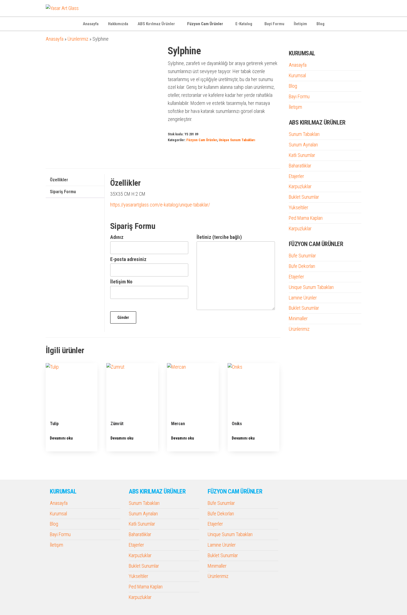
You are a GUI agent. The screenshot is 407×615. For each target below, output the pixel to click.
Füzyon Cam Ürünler (205, 23)
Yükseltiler (298, 207)
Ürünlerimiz (78, 39)
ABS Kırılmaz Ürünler (156, 23)
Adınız (116, 237)
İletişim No (121, 282)
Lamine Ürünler (303, 298)
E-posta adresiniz (128, 259)
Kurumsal (297, 75)
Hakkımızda (118, 23)
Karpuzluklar (300, 186)
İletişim (300, 23)
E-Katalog (243, 23)
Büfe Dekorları (302, 266)
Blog (320, 23)
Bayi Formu (274, 23)
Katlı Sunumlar (302, 155)
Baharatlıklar (300, 166)
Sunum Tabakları (304, 134)
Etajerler (296, 176)
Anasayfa (91, 23)
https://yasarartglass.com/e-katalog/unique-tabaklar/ (160, 205)
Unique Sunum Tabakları (237, 140)
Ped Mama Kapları (306, 218)
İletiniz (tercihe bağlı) (219, 237)
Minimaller (298, 318)
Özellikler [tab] (59, 179)
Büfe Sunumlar (302, 256)
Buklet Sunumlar (304, 197)
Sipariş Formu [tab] (63, 191)
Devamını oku (61, 438)
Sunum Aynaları (303, 145)
